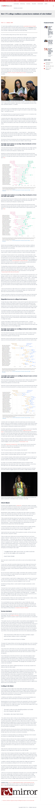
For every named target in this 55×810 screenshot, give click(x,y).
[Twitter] (46, 0)
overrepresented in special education (20, 260)
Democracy (22, 3)
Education (34, 3)
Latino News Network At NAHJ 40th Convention (50, 42)
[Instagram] (48, 0)
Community (16, 3)
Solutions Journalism (18, 8)
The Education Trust (23, 441)
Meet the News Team (10, 0)
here (4, 157)
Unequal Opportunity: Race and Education (10, 271)
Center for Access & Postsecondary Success (17, 72)
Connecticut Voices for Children (21, 607)
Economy (28, 3)
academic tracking (14, 615)
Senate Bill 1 (19, 505)
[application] (3, 1)
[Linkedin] (51, 0)
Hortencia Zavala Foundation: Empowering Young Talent (50, 51)
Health (46, 3)
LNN (2, 0)
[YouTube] (53, 0)
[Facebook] (44, 0)
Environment (40, 3)
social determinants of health (30, 26)
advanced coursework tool (11, 444)
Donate (17, 0)
